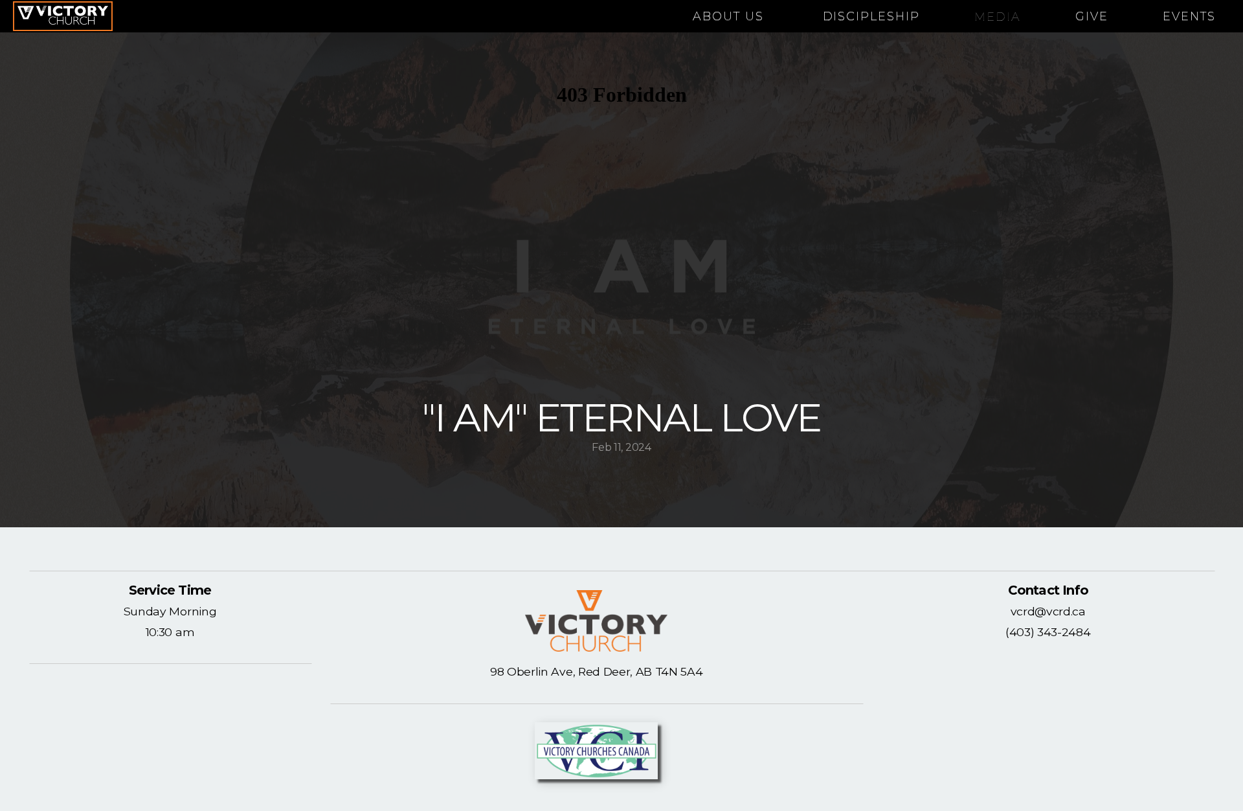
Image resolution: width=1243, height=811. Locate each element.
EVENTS (1189, 16)
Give (1091, 16)
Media (997, 16)
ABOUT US (730, 16)
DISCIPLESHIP (872, 16)
